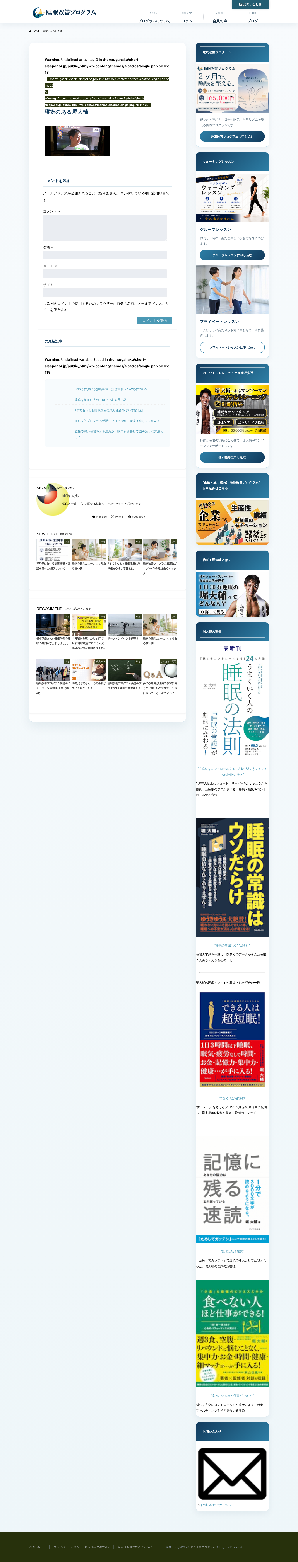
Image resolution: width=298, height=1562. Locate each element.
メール (50, 266)
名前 (48, 247)
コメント (51, 211)
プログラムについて (154, 17)
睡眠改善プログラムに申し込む (232, 136)
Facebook (138, 516)
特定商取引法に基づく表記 (135, 1547)
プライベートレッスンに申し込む (232, 347)
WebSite (101, 516)
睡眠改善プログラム (203, 1547)
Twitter (119, 516)
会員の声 (220, 17)
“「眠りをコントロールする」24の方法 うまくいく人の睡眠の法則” (232, 771)
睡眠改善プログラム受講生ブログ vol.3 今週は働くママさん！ (117, 421)
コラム (187, 17)
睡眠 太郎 (70, 495)
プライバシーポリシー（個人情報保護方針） (82, 1547)
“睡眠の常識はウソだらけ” (232, 945)
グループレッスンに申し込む (232, 255)
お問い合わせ (252, 4)
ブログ (252, 17)
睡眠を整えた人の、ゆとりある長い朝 (101, 400)
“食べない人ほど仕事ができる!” (232, 1395)
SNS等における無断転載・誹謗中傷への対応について (111, 389)
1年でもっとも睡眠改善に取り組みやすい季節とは (109, 410)
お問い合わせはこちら (216, 1505)
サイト (48, 284)
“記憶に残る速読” (232, 1251)
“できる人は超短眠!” (232, 1098)
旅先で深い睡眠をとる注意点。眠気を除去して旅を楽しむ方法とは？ (119, 434)
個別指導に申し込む (232, 457)
